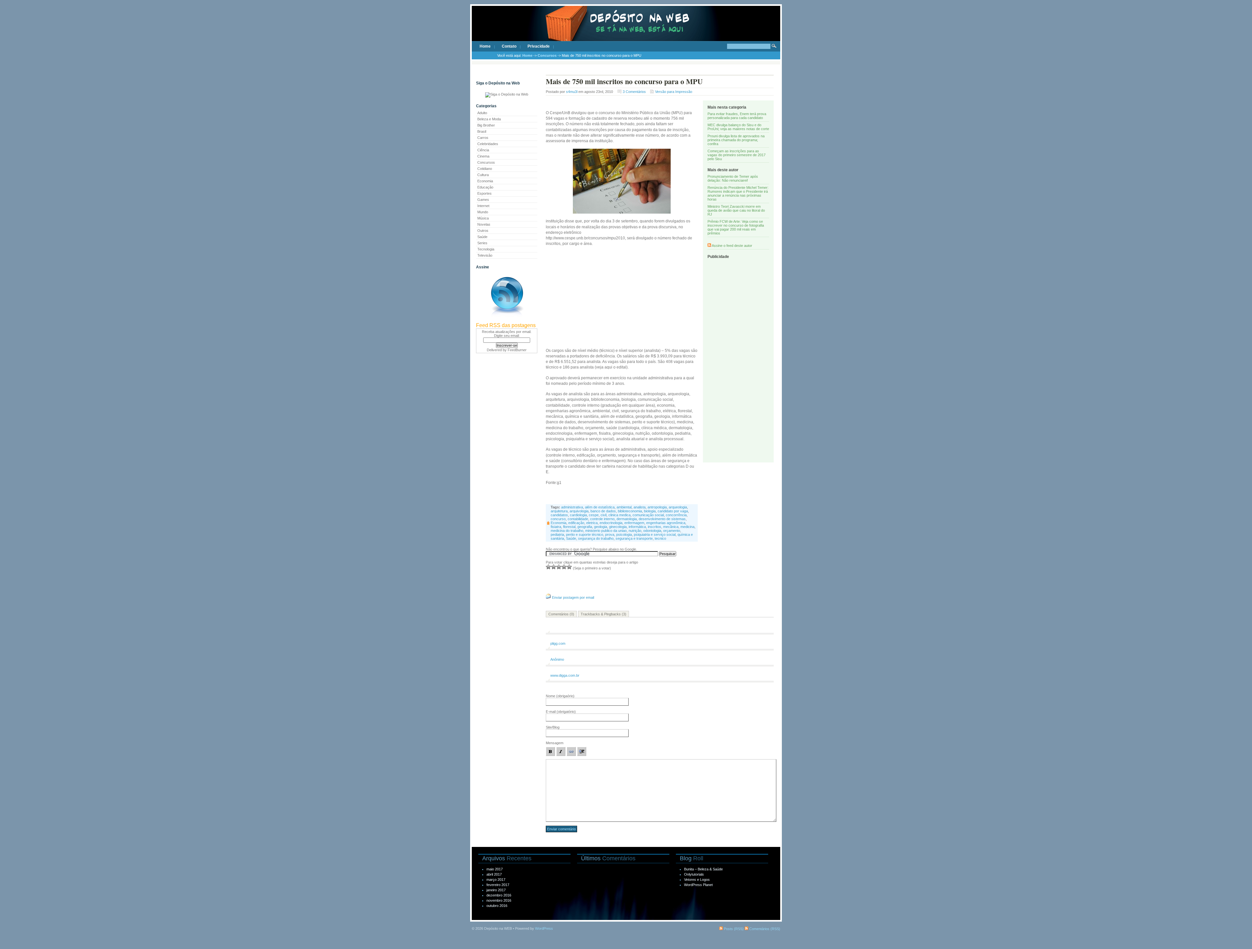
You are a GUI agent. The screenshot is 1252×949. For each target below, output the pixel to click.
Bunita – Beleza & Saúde (703, 869)
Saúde (482, 237)
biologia (650, 511)
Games (483, 200)
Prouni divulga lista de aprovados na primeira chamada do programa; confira (736, 140)
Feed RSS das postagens (506, 325)
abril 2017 (494, 874)
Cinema (483, 156)
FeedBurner (517, 350)
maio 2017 (494, 869)
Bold (550, 751)
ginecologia (618, 527)
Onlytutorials (694, 874)
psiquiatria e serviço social (655, 534)
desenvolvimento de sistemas (662, 519)
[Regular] (553, 566)
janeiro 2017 (496, 890)
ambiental (624, 507)
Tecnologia (485, 249)
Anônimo (557, 659)
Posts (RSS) (733, 929)
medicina (687, 527)
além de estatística (600, 507)
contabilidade (578, 519)
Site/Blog (552, 727)
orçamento (671, 531)
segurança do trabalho (596, 538)
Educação (485, 187)
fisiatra (556, 527)
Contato (509, 46)
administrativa (572, 507)
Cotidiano (484, 169)
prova (609, 534)
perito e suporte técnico (584, 534)
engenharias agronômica (665, 523)
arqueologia (678, 507)
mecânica (670, 527)
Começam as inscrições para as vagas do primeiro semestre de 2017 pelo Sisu (737, 155)
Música (483, 218)
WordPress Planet (698, 885)
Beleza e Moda (489, 119)
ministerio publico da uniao (606, 531)
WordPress (544, 928)
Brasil (481, 131)
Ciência (483, 150)
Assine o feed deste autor (732, 246)
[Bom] (558, 566)
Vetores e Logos (697, 879)
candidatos (559, 515)
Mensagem (554, 743)
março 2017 (495, 879)
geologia (600, 527)
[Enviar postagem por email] (548, 597)
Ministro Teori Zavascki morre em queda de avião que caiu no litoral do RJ (736, 210)
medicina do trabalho (567, 531)
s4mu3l (571, 92)
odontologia (652, 531)
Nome (560, 696)
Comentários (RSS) (764, 929)
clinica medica (619, 515)
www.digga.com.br (564, 675)
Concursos (547, 55)
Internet (483, 206)
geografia (584, 527)
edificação (576, 523)
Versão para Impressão (673, 92)
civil (603, 515)
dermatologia (627, 519)
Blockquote (581, 751)
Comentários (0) (561, 614)
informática (637, 527)
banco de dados (603, 511)
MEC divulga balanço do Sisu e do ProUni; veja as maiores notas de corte (738, 127)
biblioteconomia (630, 511)
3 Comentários (634, 92)
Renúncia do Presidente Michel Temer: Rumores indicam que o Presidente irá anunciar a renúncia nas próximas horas (738, 193)
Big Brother (486, 125)
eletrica (592, 523)
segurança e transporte (634, 538)
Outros (482, 231)
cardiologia (578, 515)
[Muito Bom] (564, 566)
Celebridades (487, 144)
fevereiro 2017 (497, 885)
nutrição (635, 531)
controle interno (602, 519)
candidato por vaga (673, 511)
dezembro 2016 (498, 895)
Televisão (484, 255)
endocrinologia (611, 523)
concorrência (676, 515)
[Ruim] (548, 566)
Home (485, 46)
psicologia (624, 534)
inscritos (654, 527)
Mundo (482, 212)
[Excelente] (569, 566)
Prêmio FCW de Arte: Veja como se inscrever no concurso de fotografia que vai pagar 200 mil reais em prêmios (736, 227)
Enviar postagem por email (573, 597)
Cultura (483, 175)
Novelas (483, 224)
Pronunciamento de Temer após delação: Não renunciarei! (733, 178)
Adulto (482, 113)
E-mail (561, 712)
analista (639, 507)
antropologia (657, 507)
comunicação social (648, 515)
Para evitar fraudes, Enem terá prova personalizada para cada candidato (737, 116)
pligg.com (557, 643)
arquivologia (579, 511)
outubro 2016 (496, 906)
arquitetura (559, 511)
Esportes (484, 193)
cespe (594, 515)
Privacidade (539, 46)
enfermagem (634, 523)
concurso (558, 519)
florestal (569, 527)
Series (482, 243)
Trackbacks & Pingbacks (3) (603, 614)
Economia (485, 181)
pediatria (557, 534)
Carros (482, 138)
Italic (560, 751)
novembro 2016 (498, 900)
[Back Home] (626, 29)
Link (571, 751)
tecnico (660, 538)
